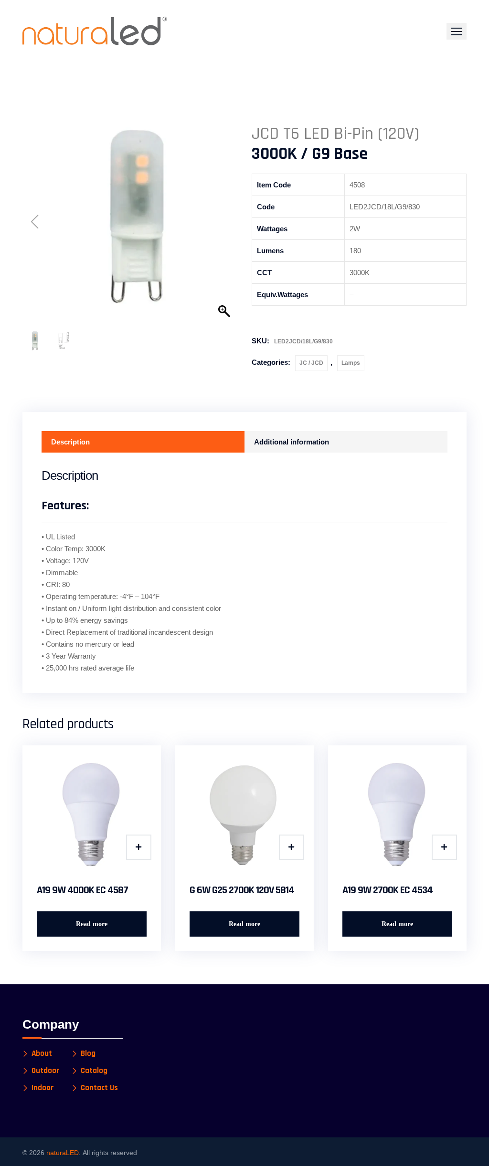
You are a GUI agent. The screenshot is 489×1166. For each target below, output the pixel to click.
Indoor (43, 1088)
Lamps (350, 363)
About (42, 1054)
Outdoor (46, 1071)
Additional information (291, 442)
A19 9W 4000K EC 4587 (82, 890)
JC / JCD (311, 363)
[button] (456, 31)
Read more (91, 924)
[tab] (143, 442)
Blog (88, 1054)
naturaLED (62, 1152)
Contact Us (99, 1088)
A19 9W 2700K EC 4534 (387, 890)
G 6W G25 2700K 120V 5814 (242, 890)
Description (70, 442)
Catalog (94, 1071)
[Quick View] (138, 847)
